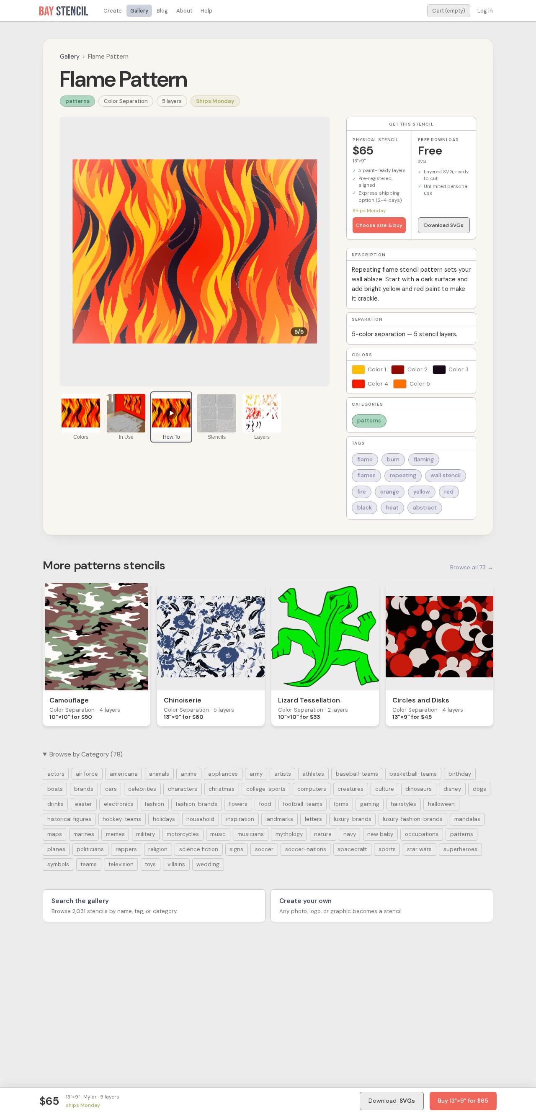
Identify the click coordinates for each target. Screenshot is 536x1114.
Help (206, 10)
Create (112, 10)
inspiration (240, 819)
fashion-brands (196, 804)
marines (83, 834)
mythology (289, 834)
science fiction (198, 849)
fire (361, 491)
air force (87, 773)
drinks (55, 804)
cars (111, 788)
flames (366, 475)
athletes (313, 773)
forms (341, 804)
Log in (485, 10)
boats (55, 788)
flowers (238, 804)
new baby (380, 834)
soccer (264, 849)
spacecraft (352, 849)
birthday (459, 773)
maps (54, 834)
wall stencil (445, 475)
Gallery (139, 10)
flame (365, 459)
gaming (369, 804)
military (145, 834)
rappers (126, 849)
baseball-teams (357, 773)
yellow (421, 491)
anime (189, 773)
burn (393, 459)
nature (323, 834)
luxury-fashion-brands (413, 819)
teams (88, 864)
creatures (350, 788)
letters (313, 819)
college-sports (266, 788)
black (364, 507)
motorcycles (183, 834)
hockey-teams (122, 819)
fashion (154, 804)
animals (159, 773)
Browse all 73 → (471, 567)
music (218, 834)
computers (311, 788)
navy (349, 834)
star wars (419, 849)
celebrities (142, 788)
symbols (58, 864)
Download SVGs (444, 225)
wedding (207, 864)
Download (391, 1100)
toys (150, 864)
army (256, 773)
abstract (425, 507)
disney (452, 788)
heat (392, 507)
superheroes (460, 849)
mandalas (467, 819)
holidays (164, 819)
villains (176, 864)
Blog (162, 10)
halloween (441, 804)
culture (384, 788)
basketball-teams (413, 773)
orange (389, 491)
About (184, 10)
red (449, 491)
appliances (223, 773)
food (265, 804)
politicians (90, 849)
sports (387, 849)
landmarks (279, 819)
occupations (421, 834)
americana (124, 773)
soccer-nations (305, 849)
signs (236, 849)
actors (55, 773)
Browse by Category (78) (86, 754)
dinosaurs (418, 788)
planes (56, 849)
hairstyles (403, 804)
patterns (77, 101)
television (121, 864)
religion (158, 849)
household (200, 819)
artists (282, 773)
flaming (424, 459)
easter (83, 804)
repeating (403, 475)
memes (115, 834)
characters (182, 788)
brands (83, 788)
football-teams (302, 804)
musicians (250, 834)
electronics (119, 804)
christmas (221, 788)
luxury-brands (352, 819)
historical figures (69, 819)
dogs (479, 788)
